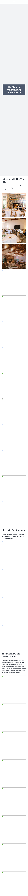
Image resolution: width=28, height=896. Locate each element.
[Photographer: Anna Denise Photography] (14, 410)
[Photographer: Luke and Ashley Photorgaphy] (14, 385)
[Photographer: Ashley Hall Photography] (14, 487)
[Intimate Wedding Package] (14, 553)
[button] (14, 2)
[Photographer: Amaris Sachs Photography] (14, 256)
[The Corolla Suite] (14, 799)
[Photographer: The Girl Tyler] (14, 436)
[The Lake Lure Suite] (14, 687)
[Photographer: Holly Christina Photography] (14, 715)
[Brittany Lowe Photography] (14, 462)
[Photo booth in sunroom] (14, 637)
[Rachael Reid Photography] (14, 205)
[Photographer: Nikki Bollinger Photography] (14, 855)
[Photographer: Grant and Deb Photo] (14, 771)
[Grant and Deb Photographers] (14, 307)
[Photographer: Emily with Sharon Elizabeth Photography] (14, 743)
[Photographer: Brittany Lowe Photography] (14, 333)
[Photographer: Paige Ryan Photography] (14, 282)
